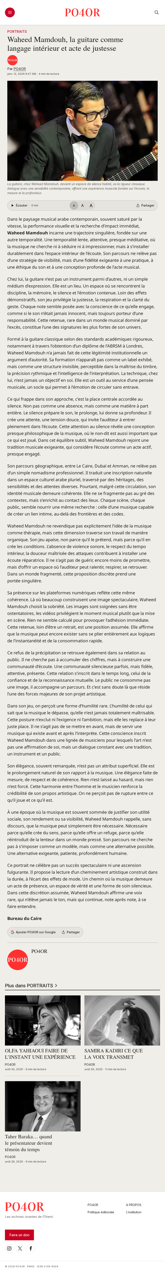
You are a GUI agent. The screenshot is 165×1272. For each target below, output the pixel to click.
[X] (20, 1248)
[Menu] (10, 12)
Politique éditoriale (101, 1212)
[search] (156, 12)
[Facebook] (30, 1248)
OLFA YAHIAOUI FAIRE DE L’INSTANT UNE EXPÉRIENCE (40, 1054)
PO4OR (20, 69)
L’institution (133, 1212)
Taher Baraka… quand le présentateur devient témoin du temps (28, 1143)
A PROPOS (133, 1205)
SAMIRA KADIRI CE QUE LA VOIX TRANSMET (113, 1054)
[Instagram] (9, 1248)
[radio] (74, 205)
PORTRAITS (17, 31)
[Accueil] (82, 12)
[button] (82, 131)
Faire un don (19, 1235)
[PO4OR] (12, 60)
